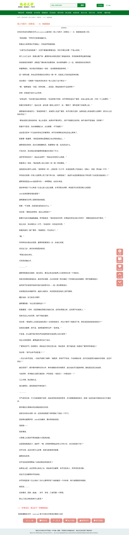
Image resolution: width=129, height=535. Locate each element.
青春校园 (29, 12)
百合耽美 (53, 12)
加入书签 (71, 520)
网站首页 (21, 12)
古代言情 (37, 12)
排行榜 (99, 12)
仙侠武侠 (76, 12)
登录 (100, 5)
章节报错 (99, 520)
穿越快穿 (45, 12)
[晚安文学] (26, 5)
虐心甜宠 (68, 12)
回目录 (44, 520)
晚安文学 (32, 32)
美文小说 (84, 12)
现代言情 (60, 12)
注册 (108, 5)
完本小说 (92, 12)
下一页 (55, 520)
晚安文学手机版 (46, 530)
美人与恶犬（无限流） (35, 17)
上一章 (30, 521)
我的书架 (107, 12)
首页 (18, 17)
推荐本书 (85, 520)
